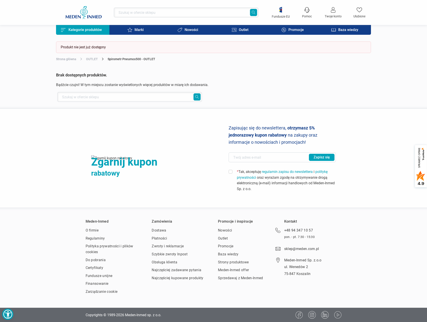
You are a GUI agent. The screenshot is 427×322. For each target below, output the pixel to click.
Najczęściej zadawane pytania (176, 270)
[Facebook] (299, 315)
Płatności (159, 238)
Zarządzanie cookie (102, 291)
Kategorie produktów (85, 30)
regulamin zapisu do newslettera (287, 172)
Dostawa (159, 230)
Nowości (225, 230)
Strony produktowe (233, 262)
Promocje (226, 246)
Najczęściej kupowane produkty (177, 278)
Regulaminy (95, 238)
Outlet (223, 238)
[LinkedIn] (325, 315)
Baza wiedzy (228, 254)
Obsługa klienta (164, 262)
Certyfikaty (94, 268)
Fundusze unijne (99, 276)
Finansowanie (97, 283)
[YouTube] (338, 315)
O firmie (92, 230)
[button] (7, 314)
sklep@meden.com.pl (301, 249)
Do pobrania (96, 260)
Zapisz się (322, 157)
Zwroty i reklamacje (168, 246)
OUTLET (92, 59)
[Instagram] (312, 315)
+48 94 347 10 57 (298, 230)
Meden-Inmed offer (233, 270)
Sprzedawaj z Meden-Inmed (240, 278)
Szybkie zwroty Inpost (169, 254)
